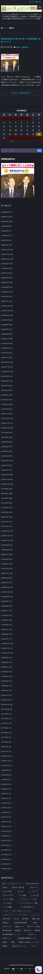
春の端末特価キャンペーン (12, 934)
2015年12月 (6, 803)
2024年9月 (6, 320)
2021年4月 (6, 512)
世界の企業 (6, 919)
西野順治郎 (25, 47)
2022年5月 (6, 451)
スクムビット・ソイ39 (28, 899)
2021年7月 (6, 498)
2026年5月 (6, 226)
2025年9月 (6, 264)
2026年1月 (6, 245)
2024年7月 (6, 329)
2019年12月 (7, 587)
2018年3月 (6, 686)
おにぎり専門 (7, 891)
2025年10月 (7, 259)
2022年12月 (7, 418)
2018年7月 (6, 667)
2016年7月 (6, 779)
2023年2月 (6, 409)
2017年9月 (6, 714)
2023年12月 (7, 362)
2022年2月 (6, 465)
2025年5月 (6, 282)
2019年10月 (7, 597)
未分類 (18, 47)
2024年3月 (6, 348)
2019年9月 (6, 601)
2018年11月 (6, 648)
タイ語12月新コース (28, 907)
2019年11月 (7, 592)
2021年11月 (7, 479)
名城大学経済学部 (21, 923)
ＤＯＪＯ (35, 946)
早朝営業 (37, 930)
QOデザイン (34, 887)
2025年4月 (6, 287)
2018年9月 (6, 658)
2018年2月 (6, 690)
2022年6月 (6, 447)
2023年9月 (6, 376)
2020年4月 (6, 568)
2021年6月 (6, 503)
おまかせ (20, 891)
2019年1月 (6, 639)
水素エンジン (7, 938)
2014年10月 (6, 840)
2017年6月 (6, 728)
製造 (13, 942)
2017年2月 (6, 747)
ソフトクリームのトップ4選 (27, 903)
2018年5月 (6, 676)
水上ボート (32, 934)
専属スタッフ (19, 926)
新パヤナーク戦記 (34, 926)
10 (4, 126)
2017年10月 (6, 709)
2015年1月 (6, 836)
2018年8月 (6, 662)
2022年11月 (7, 423)
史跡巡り (6, 923)
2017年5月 (6, 733)
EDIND (5, 887)
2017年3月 (6, 742)
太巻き (35, 923)
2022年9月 (6, 432)
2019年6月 (6, 615)
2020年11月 (7, 536)
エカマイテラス (8, 895)
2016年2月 (6, 794)
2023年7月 (6, 386)
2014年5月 (6, 855)
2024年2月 (6, 353)
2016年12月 (6, 756)
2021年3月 (6, 517)
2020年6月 (6, 559)
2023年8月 (6, 381)
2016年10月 (6, 765)
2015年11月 (6, 808)
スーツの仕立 (7, 903)
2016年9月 (6, 770)
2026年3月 (6, 235)
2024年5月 (6, 339)
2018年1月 (6, 695)
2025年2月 (6, 296)
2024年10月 (7, 315)
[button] (38, 969)
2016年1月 (6, 798)
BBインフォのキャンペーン (12, 883)
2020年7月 (6, 554)
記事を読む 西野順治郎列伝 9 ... (21, 93)
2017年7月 (6, 723)
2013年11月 (6, 869)
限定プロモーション (19, 946)
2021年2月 (6, 522)
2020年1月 (6, 583)
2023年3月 (6, 404)
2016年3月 (6, 789)
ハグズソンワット (9, 915)
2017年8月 (6, 719)
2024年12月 (7, 306)
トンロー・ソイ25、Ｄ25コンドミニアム (17, 911)
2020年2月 (6, 578)
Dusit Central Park (32, 883)
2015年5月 (6, 822)
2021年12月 (7, 475)
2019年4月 (6, 625)
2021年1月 (6, 526)
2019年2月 (6, 634)
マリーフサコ (22, 915)
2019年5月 (6, 620)
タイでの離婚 (7, 907)
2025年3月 (6, 292)
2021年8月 (6, 493)
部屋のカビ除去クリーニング (29, 942)
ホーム (5, 28)
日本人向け (27, 930)
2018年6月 (6, 672)
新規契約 (18, 930)
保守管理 (25, 919)
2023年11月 (7, 367)
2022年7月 (6, 442)
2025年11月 (7, 254)
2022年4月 (6, 456)
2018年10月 (7, 653)
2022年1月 (6, 470)
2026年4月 (6, 231)
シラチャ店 (34, 895)
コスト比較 (22, 895)
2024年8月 (6, 325)
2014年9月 (6, 845)
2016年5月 (6, 784)
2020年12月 (7, 531)
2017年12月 (6, 700)
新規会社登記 (7, 930)
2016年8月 (6, 775)
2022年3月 (7, 461)
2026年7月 (6, 217)
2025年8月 (6, 268)
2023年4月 (6, 400)
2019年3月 (6, 629)
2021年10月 (7, 484)
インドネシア (33, 891)
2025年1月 (6, 301)
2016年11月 (6, 761)
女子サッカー (7, 926)
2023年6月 (6, 390)
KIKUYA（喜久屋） (18, 887)
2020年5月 (6, 564)
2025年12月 (7, 250)
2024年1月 (6, 357)
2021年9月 (6, 489)
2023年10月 (7, 371)
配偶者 (5, 946)
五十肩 (16, 919)
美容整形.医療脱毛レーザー (27, 938)
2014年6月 (6, 850)
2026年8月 (6, 212)
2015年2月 (6, 831)
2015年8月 (6, 812)
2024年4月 (6, 343)
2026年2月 (6, 240)
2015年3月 (6, 826)
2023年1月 (6, 414)
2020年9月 (6, 545)
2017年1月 (6, 751)
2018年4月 (6, 681)
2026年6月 (6, 221)
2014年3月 (6, 864)
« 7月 (11, 141)
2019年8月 (6, 606)
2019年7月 (6, 611)
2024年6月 (6, 334)
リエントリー (35, 915)
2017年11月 (7, 704)
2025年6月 (6, 278)
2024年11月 (7, 311)
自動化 (5, 942)
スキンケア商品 (8, 899)
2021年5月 (6, 507)
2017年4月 (6, 737)
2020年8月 (6, 550)
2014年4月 (6, 859)
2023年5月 (6, 395)
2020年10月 (7, 540)
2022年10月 (7, 428)
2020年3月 (6, 573)
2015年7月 (6, 817)
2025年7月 (6, 273)
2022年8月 (6, 437)
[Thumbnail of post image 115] (11, 64)
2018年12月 (7, 643)
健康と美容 (36, 919)
